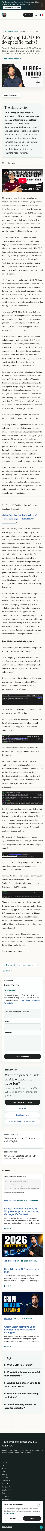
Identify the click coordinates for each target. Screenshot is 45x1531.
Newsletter (28, 15)
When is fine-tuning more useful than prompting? (22, 1374)
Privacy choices (7, 1527)
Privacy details (9, 1513)
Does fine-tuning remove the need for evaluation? (20, 1406)
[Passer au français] (41, 15)
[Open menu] (36, 15)
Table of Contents (10, 95)
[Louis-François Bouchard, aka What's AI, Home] (4, 15)
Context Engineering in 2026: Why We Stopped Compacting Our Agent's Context (21, 1211)
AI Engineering (10, 1200)
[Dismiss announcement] (42, 5)
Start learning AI (22, 1115)
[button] (22, 699)
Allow (32, 1518)
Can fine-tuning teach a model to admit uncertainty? (22, 1385)
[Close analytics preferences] (39, 1505)
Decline (12, 1518)
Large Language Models (10, 31)
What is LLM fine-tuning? (20, 1365)
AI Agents (8, 1319)
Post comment (22, 1057)
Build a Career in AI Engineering (22, 1121)
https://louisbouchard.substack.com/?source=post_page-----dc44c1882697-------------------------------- (22, 519)
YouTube (22, 1109)
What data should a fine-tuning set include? (21, 1395)
